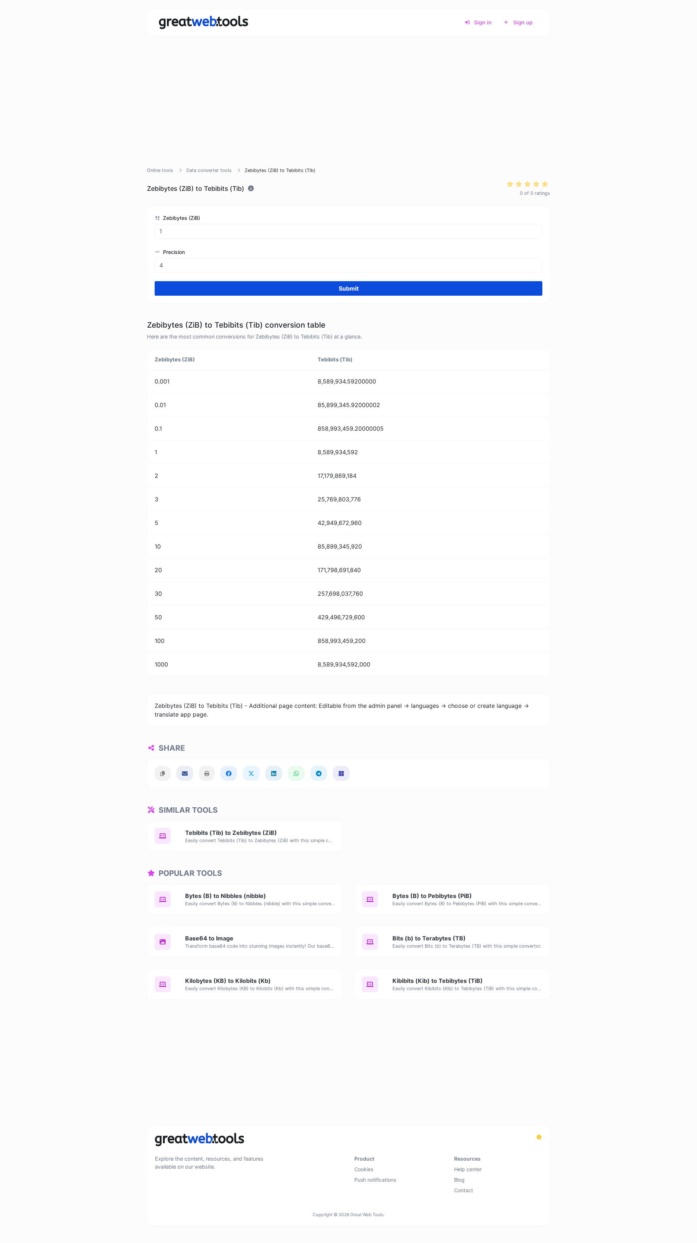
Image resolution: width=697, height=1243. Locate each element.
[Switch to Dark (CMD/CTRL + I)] (539, 1137)
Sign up (522, 22)
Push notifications (375, 1180)
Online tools (160, 170)
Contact (463, 1190)
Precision (173, 252)
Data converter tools (209, 170)
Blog (459, 1180)
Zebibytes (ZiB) (181, 218)
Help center (468, 1169)
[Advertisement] (348, 110)
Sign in (482, 22)
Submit (349, 288)
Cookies (363, 1169)
